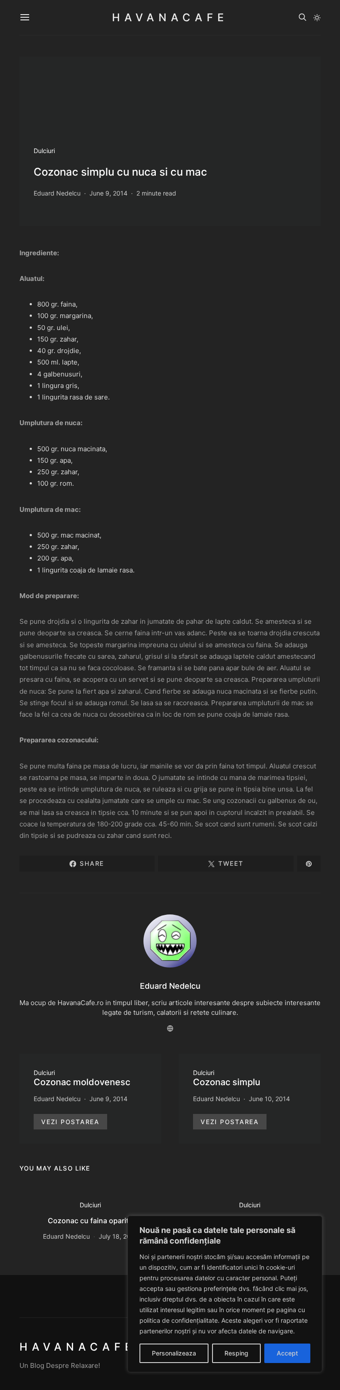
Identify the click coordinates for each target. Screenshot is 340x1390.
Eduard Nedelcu (57, 193)
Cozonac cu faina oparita (90, 1220)
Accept (287, 1353)
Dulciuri (44, 150)
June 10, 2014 (269, 1098)
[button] (317, 17)
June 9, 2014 (108, 193)
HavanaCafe (170, 17)
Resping (236, 1353)
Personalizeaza (174, 1353)
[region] (225, 1294)
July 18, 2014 (118, 1236)
